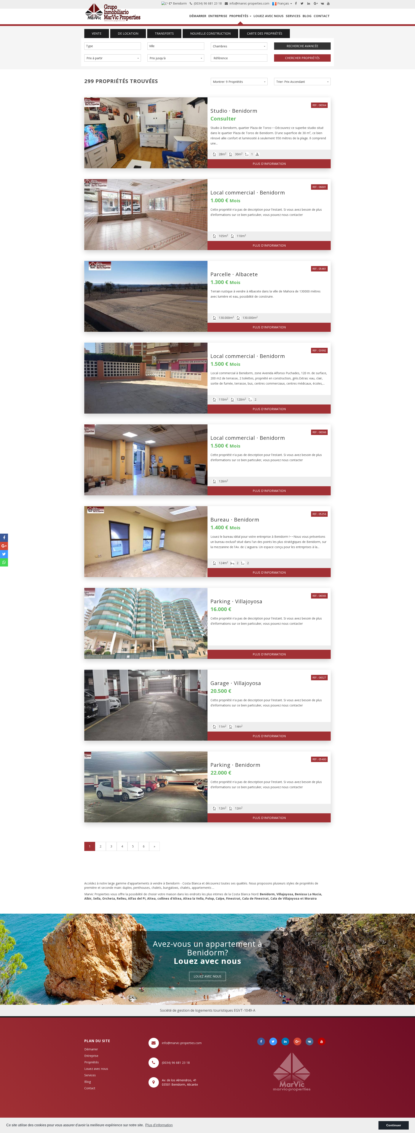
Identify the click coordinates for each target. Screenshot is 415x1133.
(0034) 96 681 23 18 (207, 3)
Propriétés (239, 16)
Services (293, 16)
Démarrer (197, 16)
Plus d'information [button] (159, 1125)
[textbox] (114, 46)
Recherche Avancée (302, 46)
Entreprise (217, 16)
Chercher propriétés (302, 58)
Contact (322, 16)
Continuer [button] (393, 1125)
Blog (307, 16)
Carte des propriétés (264, 33)
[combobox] (112, 46)
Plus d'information (269, 164)
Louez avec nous (269, 16)
